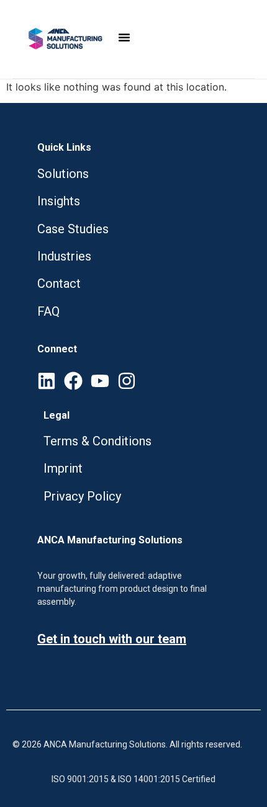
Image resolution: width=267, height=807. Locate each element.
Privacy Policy (82, 496)
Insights (58, 201)
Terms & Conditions (97, 441)
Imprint (63, 468)
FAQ (48, 311)
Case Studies (73, 228)
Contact (60, 283)
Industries (64, 256)
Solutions (64, 173)
